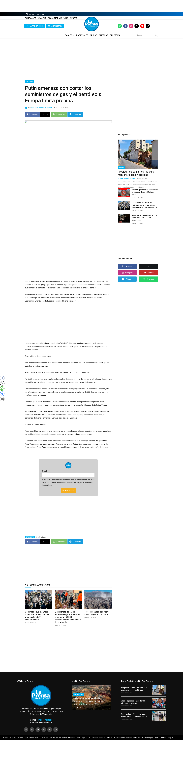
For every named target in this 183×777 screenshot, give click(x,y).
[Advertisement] (91, 58)
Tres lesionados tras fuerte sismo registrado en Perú (96, 613)
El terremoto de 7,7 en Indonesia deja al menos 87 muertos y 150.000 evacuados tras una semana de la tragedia (68, 617)
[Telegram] (37, 729)
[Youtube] (142, 26)
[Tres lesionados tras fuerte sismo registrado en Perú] (98, 599)
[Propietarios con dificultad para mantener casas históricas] (138, 154)
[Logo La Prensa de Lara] (91, 24)
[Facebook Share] (2, 378)
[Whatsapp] (120, 26)
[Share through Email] (2, 399)
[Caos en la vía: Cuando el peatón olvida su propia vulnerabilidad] (159, 716)
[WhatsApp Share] (2, 388)
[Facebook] (125, 26)
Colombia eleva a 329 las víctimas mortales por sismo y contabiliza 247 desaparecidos (144, 204)
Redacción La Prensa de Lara (42, 108)
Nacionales (78, 695)
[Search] (156, 35)
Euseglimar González (126, 178)
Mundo (30, 81)
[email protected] (44, 720)
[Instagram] (131, 26)
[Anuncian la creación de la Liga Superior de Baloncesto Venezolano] (124, 218)
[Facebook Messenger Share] (2, 393)
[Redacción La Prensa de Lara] (26, 108)
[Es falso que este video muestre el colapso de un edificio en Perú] (124, 192)
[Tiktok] (148, 26)
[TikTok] (43, 729)
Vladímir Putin (41, 537)
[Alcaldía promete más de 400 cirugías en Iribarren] (159, 703)
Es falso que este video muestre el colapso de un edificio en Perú (145, 192)
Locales (121, 167)
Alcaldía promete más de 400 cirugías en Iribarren (133, 702)
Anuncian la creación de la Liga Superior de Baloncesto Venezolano (144, 217)
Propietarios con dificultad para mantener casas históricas (136, 173)
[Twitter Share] (2, 383)
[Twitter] (136, 26)
